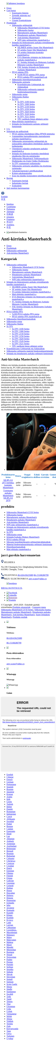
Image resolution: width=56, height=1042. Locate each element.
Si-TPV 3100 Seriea (26, 102)
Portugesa (11, 209)
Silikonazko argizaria (21, 82)
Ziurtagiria (16, 18)
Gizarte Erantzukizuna (21, 20)
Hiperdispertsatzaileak (16, 547)
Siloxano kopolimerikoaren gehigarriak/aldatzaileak (29, 542)
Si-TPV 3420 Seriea (26, 111)
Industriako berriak (20, 183)
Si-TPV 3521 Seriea (26, 116)
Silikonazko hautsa (25, 30)
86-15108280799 (41, 575)
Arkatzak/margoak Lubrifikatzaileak (27, 171)
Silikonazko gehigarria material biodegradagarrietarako (30, 90)
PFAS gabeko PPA (20, 72)
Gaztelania (11, 206)
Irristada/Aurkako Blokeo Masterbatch (23, 537)
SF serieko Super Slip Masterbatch (32, 50)
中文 (9, 227)
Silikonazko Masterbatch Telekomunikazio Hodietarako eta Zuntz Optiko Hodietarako (30, 159)
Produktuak (11, 23)
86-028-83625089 (25, 575)
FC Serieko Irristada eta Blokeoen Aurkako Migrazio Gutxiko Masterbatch (36, 63)
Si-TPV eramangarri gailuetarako (26, 163)
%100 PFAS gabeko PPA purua (31, 74)
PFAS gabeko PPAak (16, 539)
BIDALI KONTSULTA (11, 588)
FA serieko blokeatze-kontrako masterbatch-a (31, 292)
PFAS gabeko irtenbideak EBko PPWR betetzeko (33, 134)
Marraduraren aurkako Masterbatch (32, 33)
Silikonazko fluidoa (20, 97)
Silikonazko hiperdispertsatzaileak (26, 79)
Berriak (10, 178)
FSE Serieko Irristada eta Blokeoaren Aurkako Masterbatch (33, 68)
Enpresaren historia (20, 13)
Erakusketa (16, 185)
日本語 (10, 214)
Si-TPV (15, 99)
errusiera (10, 217)
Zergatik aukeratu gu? (21, 15)
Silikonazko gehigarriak (22, 25)
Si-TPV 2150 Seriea (26, 107)
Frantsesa (11, 219)
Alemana (10, 211)
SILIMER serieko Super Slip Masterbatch (35, 47)
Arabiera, (11, 225)
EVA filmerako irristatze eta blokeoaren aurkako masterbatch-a (34, 58)
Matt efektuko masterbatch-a (24, 121)
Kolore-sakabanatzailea (22, 173)
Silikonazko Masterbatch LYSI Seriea (33, 28)
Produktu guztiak (20, 617)
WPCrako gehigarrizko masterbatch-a (33, 40)
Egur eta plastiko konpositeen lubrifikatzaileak (32, 176)
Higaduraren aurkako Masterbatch (32, 35)
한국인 (10, 222)
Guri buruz (11, 10)
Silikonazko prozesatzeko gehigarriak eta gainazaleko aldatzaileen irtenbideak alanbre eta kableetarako (32, 143)
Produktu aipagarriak (21, 607)
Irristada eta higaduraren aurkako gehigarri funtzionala (30, 353)
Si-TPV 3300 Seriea (26, 104)
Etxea (9, 8)
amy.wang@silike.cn (38, 579)
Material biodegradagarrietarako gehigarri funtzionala (29, 544)
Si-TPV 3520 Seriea (26, 114)
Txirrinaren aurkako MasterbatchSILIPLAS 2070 (8, 495)
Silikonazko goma (19, 94)
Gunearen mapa (39, 607)
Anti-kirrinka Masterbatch (28, 37)
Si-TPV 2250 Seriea (26, 109)
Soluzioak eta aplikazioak (17, 131)
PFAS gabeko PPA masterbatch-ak (32, 77)
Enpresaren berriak (20, 181)
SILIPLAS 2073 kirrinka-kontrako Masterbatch (8, 484)
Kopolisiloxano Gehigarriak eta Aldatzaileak (26, 348)
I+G (8, 129)
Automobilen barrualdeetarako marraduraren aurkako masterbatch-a (31, 137)
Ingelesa (10, 204)
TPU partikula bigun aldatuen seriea (32, 119)
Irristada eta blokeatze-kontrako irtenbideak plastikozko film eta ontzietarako (30, 154)
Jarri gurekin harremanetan (18, 188)
